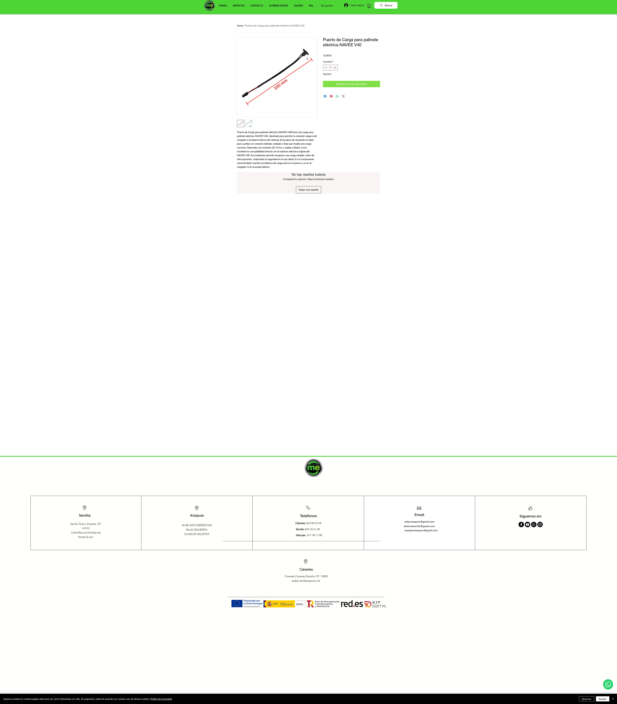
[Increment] (335, 67)
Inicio (240, 25)
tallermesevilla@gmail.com (419, 526)
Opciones (586, 698)
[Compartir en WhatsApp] (337, 96)
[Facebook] (521, 524)
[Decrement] (325, 67)
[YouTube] (527, 524)
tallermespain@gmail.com (419, 521)
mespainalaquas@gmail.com (421, 530)
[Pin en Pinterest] (331, 96)
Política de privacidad (161, 698)
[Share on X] (343, 96)
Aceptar (603, 698)
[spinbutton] (330, 67)
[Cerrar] (613, 698)
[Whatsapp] (608, 684)
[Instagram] (540, 524)
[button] (223, 6)
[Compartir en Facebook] (325, 96)
